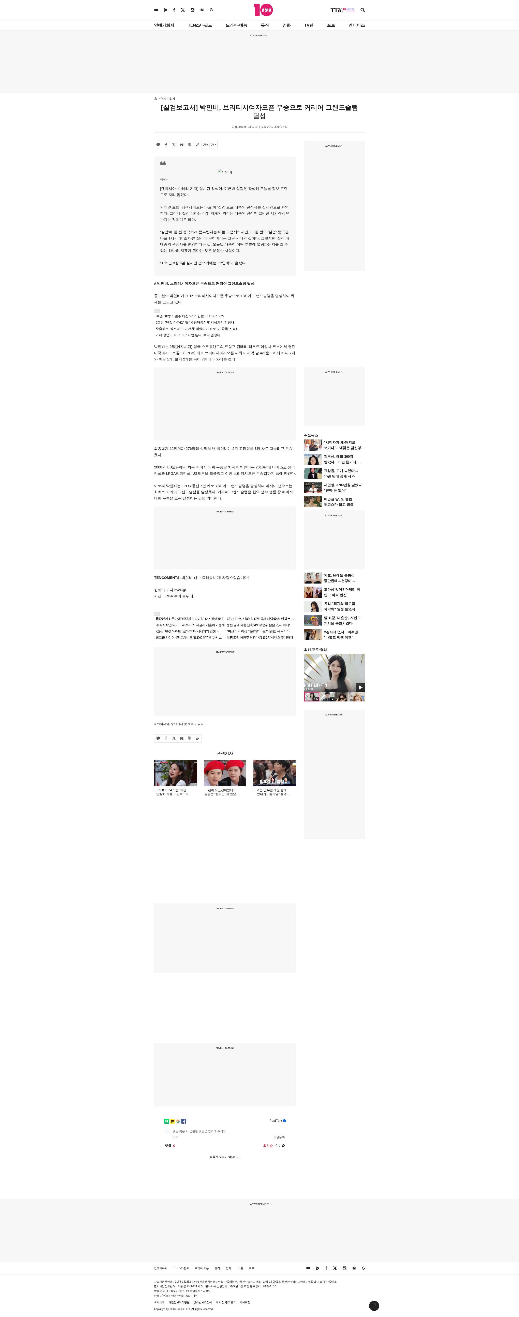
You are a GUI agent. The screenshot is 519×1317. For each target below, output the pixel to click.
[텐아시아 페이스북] (174, 10)
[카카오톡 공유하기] (158, 145)
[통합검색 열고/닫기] (362, 10)
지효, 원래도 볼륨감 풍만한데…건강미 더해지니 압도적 (339, 580)
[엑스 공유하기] (174, 145)
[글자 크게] (206, 145)
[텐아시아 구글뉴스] (211, 10)
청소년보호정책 (202, 1302)
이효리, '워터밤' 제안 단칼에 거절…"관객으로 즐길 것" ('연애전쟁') (172, 794)
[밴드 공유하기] (190, 145)
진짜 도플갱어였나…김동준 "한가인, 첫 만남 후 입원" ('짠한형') (222, 794)
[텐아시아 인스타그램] (192, 10)
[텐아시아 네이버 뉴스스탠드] (202, 10)
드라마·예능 (236, 25)
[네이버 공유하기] (182, 145)
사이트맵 (245, 1302)
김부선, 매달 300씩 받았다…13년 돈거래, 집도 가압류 (340, 462)
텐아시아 (175, 1309)
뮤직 (265, 25)
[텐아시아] (263, 10)
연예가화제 (164, 25)
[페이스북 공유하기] (166, 145)
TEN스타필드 (200, 25)
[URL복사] (198, 145)
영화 (287, 25)
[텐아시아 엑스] (183, 10)
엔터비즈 (357, 25)
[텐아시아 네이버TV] (165, 10)
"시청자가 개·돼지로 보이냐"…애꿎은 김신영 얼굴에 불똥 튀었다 (342, 447)
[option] (334, 673)
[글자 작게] (213, 145)
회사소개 (159, 1302)
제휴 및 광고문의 (226, 1302)
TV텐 (308, 25)
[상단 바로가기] (374, 1306)
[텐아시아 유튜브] (156, 10)
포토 (331, 25)
